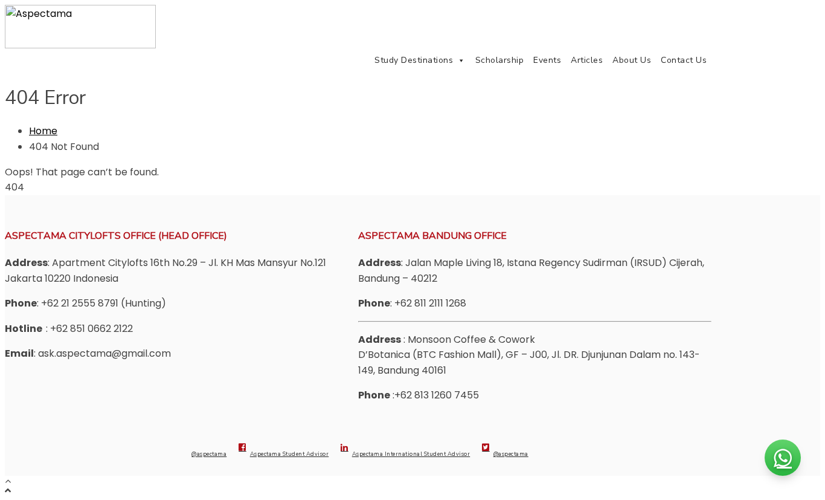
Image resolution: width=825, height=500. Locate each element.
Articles (587, 60)
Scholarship (499, 60)
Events (547, 60)
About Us (631, 60)
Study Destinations (413, 60)
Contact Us (684, 60)
